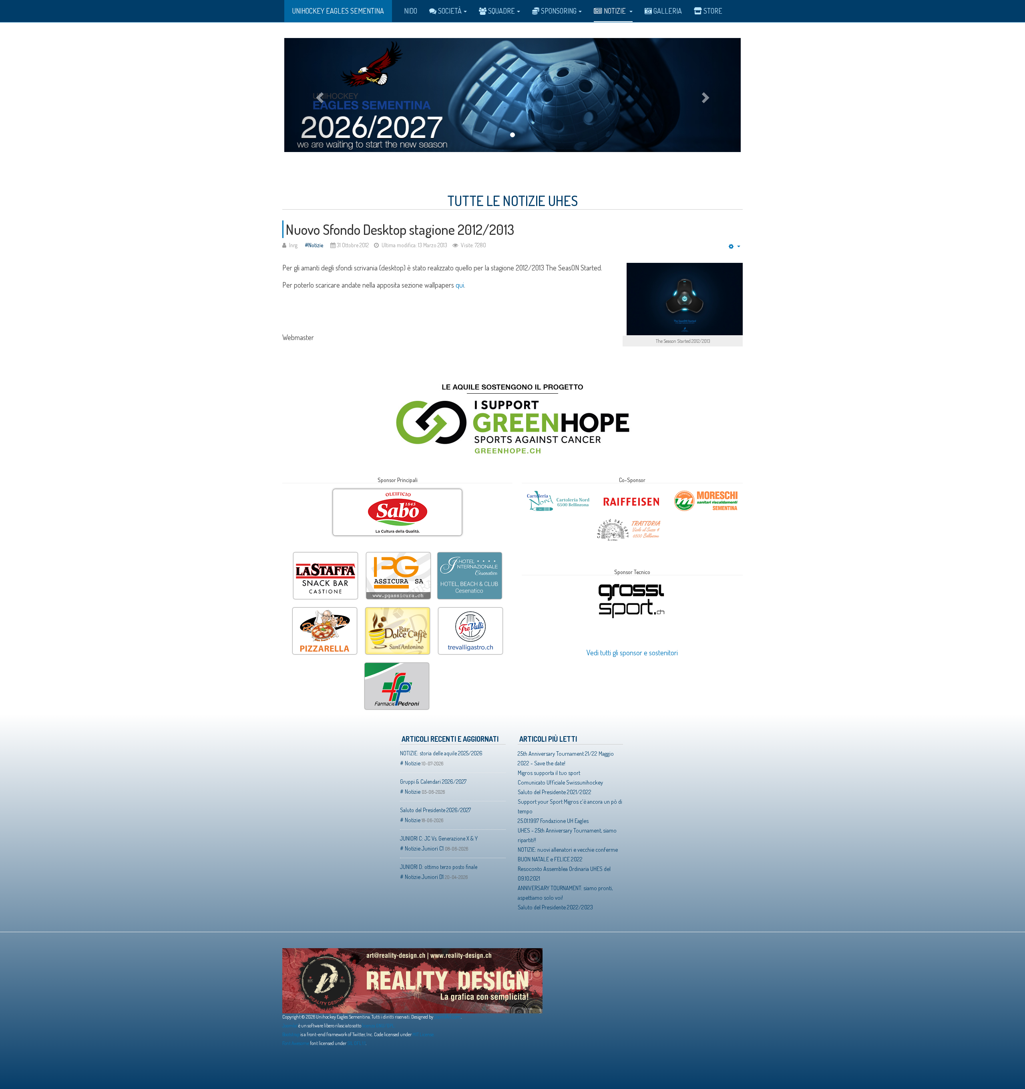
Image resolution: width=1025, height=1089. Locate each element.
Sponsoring (559, 10)
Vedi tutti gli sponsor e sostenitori (632, 652)
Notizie (615, 10)
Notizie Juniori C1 (424, 848)
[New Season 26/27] (512, 95)
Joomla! (289, 1026)
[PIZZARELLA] (324, 608)
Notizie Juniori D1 (424, 876)
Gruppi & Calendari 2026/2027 (433, 781)
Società (450, 10)
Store (712, 10)
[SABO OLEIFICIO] (397, 512)
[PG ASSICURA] (398, 553)
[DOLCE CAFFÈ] (397, 608)
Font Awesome (295, 1043)
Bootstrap (290, 1034)
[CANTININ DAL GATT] (629, 520)
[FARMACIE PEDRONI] (396, 663)
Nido (410, 10)
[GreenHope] (512, 418)
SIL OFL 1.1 (356, 1043)
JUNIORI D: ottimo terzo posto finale (438, 866)
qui (460, 284)
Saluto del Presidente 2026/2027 (435, 810)
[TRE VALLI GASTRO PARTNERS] (470, 608)
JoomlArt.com (447, 1017)
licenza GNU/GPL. (378, 1026)
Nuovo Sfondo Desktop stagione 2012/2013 (400, 229)
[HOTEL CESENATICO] (469, 553)
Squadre (501, 10)
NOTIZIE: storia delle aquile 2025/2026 (441, 753)
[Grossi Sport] (631, 584)
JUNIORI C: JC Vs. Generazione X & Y (439, 838)
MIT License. (423, 1034)
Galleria (667, 10)
